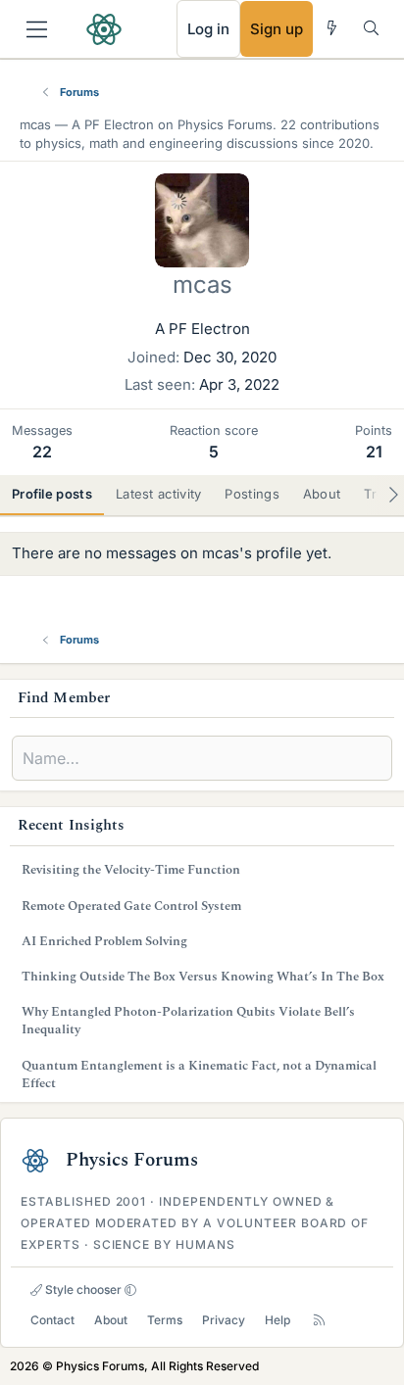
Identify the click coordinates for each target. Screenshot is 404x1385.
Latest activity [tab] (159, 493)
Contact (52, 1320)
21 (374, 451)
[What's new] (332, 28)
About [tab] (322, 493)
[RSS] (319, 1320)
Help (277, 1320)
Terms (164, 1320)
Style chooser (82, 1289)
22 (42, 451)
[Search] (371, 28)
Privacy (223, 1320)
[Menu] (37, 29)
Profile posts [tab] (52, 493)
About (110, 1320)
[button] (130, 1290)
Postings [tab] (251, 493)
